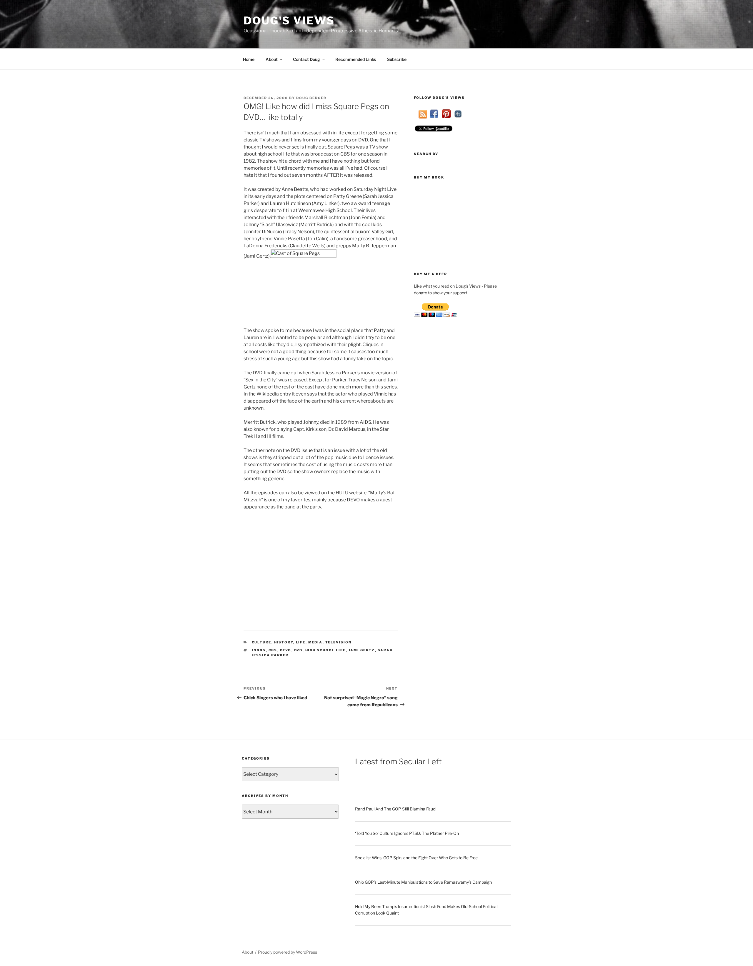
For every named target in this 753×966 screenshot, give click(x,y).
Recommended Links (355, 59)
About (272, 59)
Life (301, 642)
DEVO (285, 650)
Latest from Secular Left (398, 761)
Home (248, 59)
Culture (261, 642)
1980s (259, 650)
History (283, 642)
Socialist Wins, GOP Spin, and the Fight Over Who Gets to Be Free (416, 857)
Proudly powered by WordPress (287, 952)
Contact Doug (306, 59)
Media (315, 642)
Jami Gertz (362, 650)
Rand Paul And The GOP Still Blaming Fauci (395, 808)
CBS (273, 650)
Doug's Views (289, 20)
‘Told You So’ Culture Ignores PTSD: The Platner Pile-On (407, 833)
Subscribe (397, 59)
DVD (298, 650)
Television (338, 642)
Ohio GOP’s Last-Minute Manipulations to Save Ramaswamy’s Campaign (423, 882)
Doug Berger (311, 98)
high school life (325, 650)
